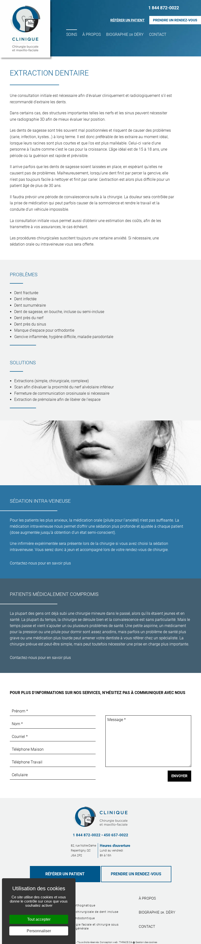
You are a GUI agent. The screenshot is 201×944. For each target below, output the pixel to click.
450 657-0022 (116, 835)
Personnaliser (39, 931)
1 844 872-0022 (163, 8)
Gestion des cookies (146, 942)
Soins (71, 34)
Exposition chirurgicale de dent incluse (88, 912)
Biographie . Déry (157, 912)
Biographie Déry (125, 34)
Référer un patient (127, 20)
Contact (157, 34)
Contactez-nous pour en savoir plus (40, 563)
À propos (91, 34)
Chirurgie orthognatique (76, 905)
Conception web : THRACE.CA (116, 942)
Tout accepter (38, 919)
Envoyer (179, 776)
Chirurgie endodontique (76, 918)
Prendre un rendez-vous (175, 20)
